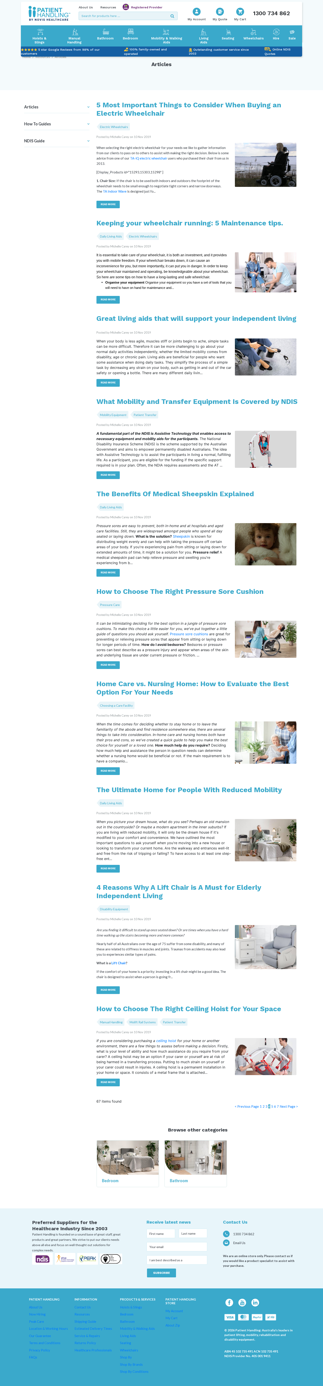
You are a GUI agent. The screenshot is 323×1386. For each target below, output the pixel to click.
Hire (276, 38)
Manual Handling (74, 40)
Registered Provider (146, 7)
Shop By (126, 1357)
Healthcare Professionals (93, 1350)
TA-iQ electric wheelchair (148, 158)
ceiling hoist (166, 1041)
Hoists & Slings (39, 40)
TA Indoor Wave (115, 191)
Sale (292, 38)
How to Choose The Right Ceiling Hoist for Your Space (188, 1009)
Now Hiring (37, 1314)
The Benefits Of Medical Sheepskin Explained (175, 494)
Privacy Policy (39, 1350)
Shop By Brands (131, 1364)
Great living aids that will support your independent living (196, 318)
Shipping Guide (85, 1321)
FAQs (33, 1357)
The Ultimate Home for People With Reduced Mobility (189, 790)
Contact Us (82, 1307)
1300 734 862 (271, 13)
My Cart (171, 1318)
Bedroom (130, 38)
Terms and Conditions (44, 1343)
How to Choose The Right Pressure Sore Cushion (180, 591)
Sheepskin (181, 536)
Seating (228, 38)
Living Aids (204, 40)
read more (108, 204)
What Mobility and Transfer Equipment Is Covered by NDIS (197, 401)
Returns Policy (85, 1343)
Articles (60, 57)
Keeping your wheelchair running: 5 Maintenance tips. (189, 223)
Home (27, 57)
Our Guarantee (40, 1336)
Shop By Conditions (134, 1371)
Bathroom (105, 38)
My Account (174, 1311)
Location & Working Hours (48, 1328)
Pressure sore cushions (189, 634)
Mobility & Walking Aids (166, 40)
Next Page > (289, 1106)
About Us (86, 7)
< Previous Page (247, 1106)
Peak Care (36, 1321)
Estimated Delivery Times (93, 1328)
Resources (108, 7)
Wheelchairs (253, 38)
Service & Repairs (87, 1336)
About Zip (172, 1325)
